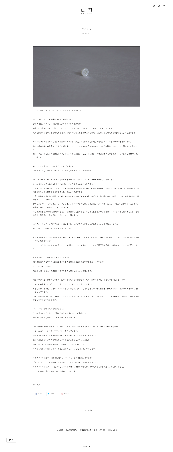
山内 (89, 446)
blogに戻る (88, 410)
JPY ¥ (11, 440)
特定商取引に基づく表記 (88, 430)
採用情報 (102, 430)
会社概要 (60, 430)
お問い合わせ (112, 430)
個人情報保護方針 (72, 430)
